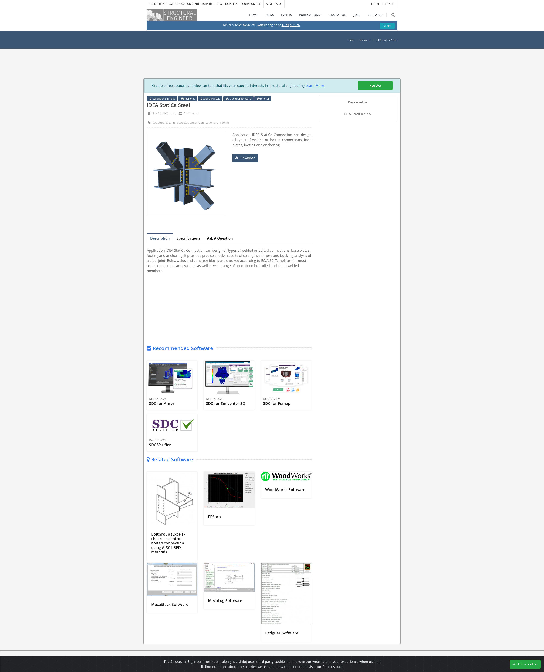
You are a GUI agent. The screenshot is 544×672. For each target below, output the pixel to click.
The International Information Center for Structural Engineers (193, 4)
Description (160, 238)
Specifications (188, 238)
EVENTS (286, 15)
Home (350, 40)
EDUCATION (337, 15)
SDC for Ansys (162, 403)
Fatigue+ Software (281, 633)
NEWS (269, 15)
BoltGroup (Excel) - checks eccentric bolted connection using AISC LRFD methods (168, 543)
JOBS (357, 15)
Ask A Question (220, 238)
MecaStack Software (169, 604)
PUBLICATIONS (309, 15)
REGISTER (389, 4)
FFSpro (214, 516)
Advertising (274, 4)
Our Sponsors (251, 4)
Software (365, 40)
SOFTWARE (375, 15)
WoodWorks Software (285, 489)
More (387, 26)
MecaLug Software (225, 600)
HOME (253, 15)
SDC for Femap (276, 403)
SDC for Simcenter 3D (225, 403)
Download (247, 158)
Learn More (315, 85)
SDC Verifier (160, 444)
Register (375, 85)
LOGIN (375, 4)
